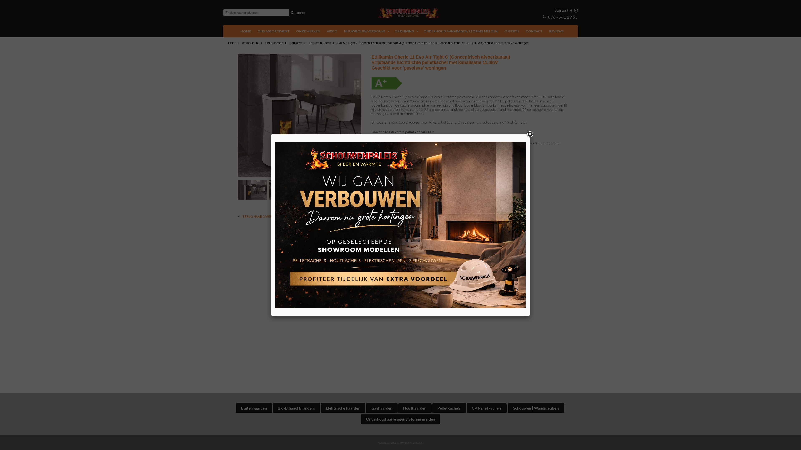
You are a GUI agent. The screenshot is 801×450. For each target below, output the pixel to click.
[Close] (530, 134)
